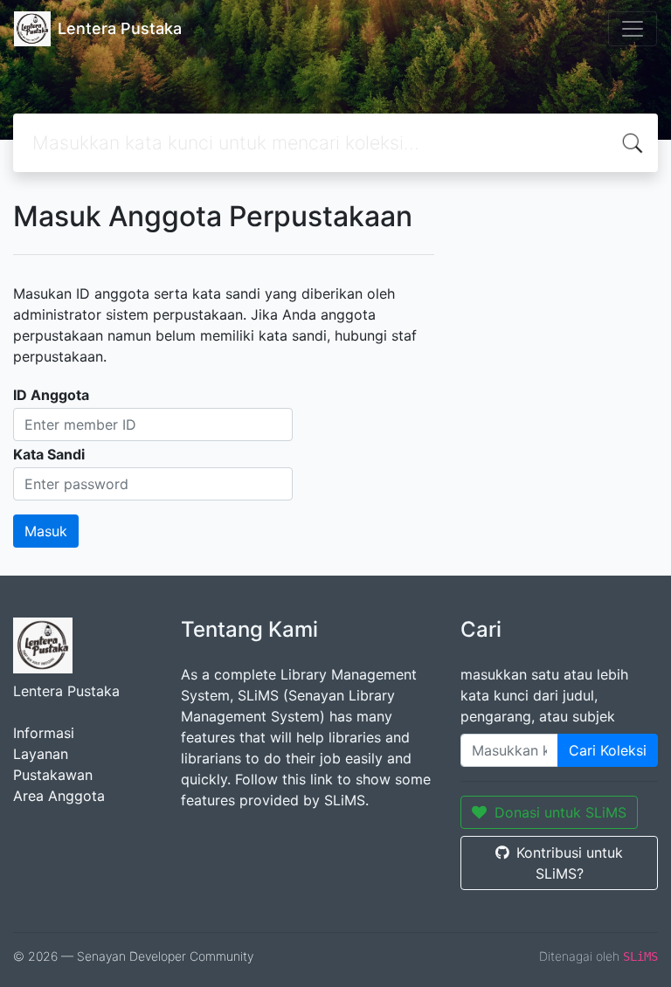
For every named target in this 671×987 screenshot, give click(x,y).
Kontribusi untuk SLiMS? (569, 863)
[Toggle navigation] (632, 28)
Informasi (43, 733)
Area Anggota (59, 795)
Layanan (40, 754)
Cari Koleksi (608, 750)
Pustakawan (53, 774)
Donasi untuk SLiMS (560, 812)
